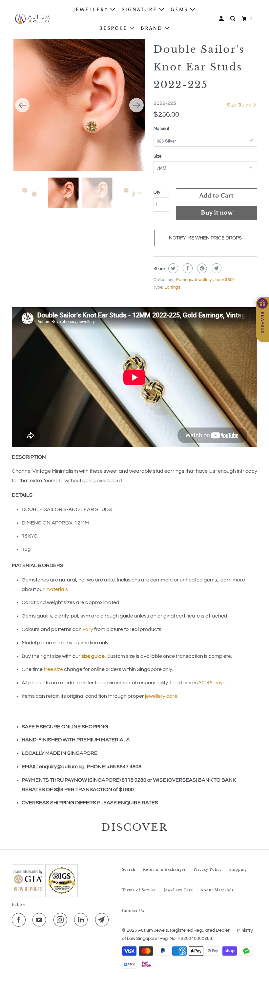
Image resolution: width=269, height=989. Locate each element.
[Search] (233, 19)
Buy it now (217, 212)
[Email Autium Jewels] (103, 920)
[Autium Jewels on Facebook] (20, 920)
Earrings (184, 279)
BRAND (152, 28)
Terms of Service (139, 890)
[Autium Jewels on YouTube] (40, 920)
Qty (157, 192)
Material (161, 128)
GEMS (180, 9)
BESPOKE (114, 28)
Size (157, 156)
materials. (57, 589)
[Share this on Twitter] (172, 268)
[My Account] (222, 19)
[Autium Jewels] (32, 19)
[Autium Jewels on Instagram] (61, 920)
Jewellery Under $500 (214, 279)
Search (128, 869)
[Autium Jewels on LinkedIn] (82, 920)
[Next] (136, 105)
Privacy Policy (208, 869)
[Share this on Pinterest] (201, 268)
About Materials (217, 890)
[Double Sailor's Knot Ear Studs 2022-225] (79, 105)
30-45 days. (212, 682)
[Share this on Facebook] (187, 268)
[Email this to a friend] (215, 268)
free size (53, 669)
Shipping (238, 869)
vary (88, 629)
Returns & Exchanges (164, 869)
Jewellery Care (178, 890)
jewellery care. (161, 696)
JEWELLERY (91, 9)
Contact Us (133, 911)
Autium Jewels (153, 930)
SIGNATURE (140, 9)
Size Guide (240, 104)
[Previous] (22, 105)
